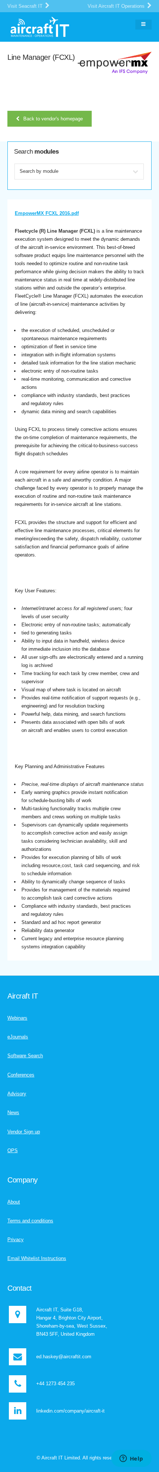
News (13, 1112)
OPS (12, 1150)
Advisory (16, 1093)
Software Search (25, 1055)
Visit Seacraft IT (25, 6)
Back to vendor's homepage (53, 118)
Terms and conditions (30, 1220)
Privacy (15, 1239)
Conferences (20, 1075)
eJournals (17, 1037)
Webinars (17, 1018)
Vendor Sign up (23, 1131)
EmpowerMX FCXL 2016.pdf (47, 213)
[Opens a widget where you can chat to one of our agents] (131, 1459)
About (13, 1202)
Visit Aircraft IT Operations (117, 6)
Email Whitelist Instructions (36, 1258)
